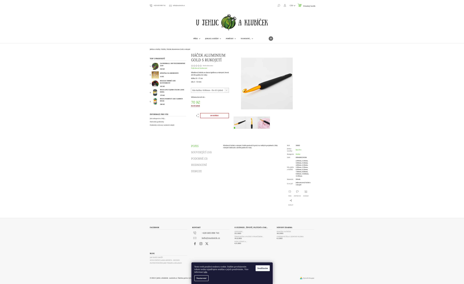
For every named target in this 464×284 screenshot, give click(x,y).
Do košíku (214, 116)
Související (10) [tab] (201, 152)
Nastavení (201, 278)
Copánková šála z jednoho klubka (290, 236)
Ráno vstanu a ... (240, 241)
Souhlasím (262, 268)
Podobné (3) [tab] (199, 158)
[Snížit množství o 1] (198, 117)
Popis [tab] (194, 145)
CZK (291, 5)
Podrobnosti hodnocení (199, 68)
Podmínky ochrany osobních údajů (162, 125)
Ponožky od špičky (284, 231)
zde (205, 272)
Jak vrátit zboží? (156, 257)
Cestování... (238, 231)
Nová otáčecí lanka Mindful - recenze (165, 260)
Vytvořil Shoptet (308, 278)
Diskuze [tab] (196, 171)
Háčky (298, 154)
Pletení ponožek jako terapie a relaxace (166, 263)
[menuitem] (197, 38)
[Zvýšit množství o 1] (198, 114)
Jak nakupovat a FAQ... (157, 118)
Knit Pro (298, 150)
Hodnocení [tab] (199, 164)
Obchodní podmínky (157, 122)
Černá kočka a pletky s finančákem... (248, 236)
